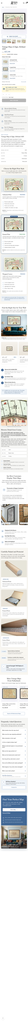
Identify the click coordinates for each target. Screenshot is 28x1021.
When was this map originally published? (11, 734)
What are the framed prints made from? (11, 755)
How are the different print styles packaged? (12, 762)
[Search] (24, 3)
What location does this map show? (10, 730)
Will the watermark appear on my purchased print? (12, 746)
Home (3, 7)
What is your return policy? (8, 770)
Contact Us (14, 787)
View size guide (23, 81)
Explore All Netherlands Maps (14, 713)
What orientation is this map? (9, 738)
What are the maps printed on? (9, 751)
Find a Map (14, 809)
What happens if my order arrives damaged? (12, 766)
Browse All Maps (6, 812)
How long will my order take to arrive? (11, 758)
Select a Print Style (14, 100)
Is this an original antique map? (9, 742)
